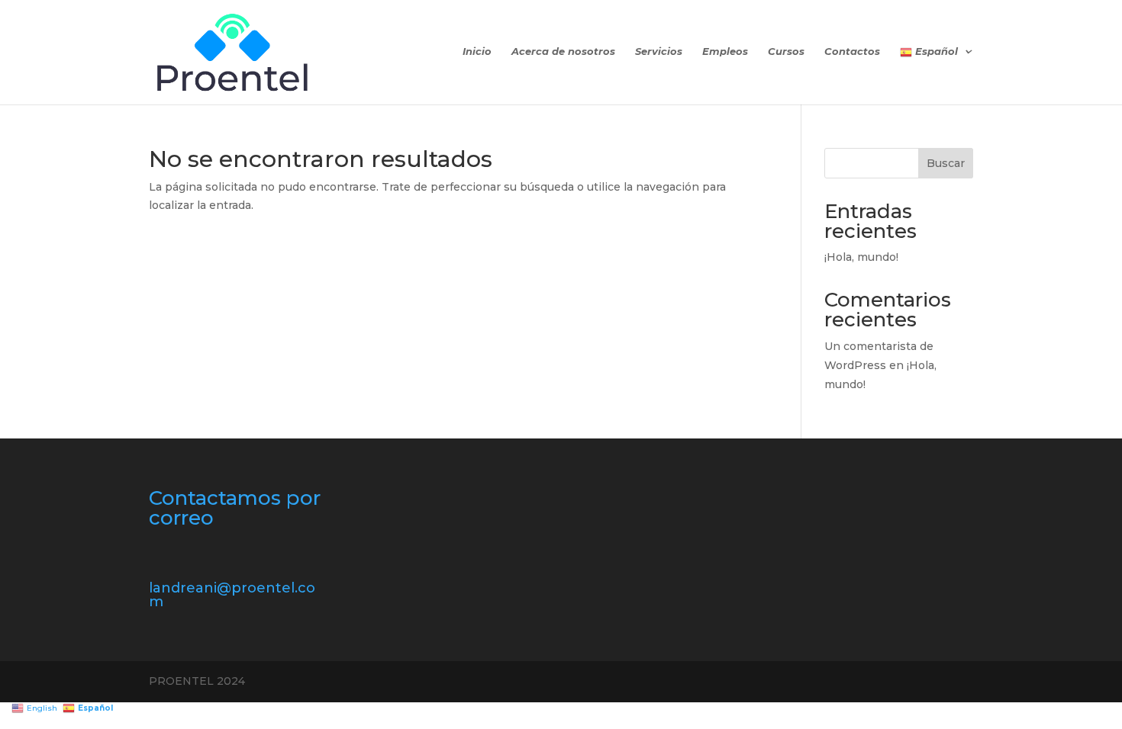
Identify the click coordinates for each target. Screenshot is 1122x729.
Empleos (725, 51)
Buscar (946, 163)
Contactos (852, 51)
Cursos (786, 51)
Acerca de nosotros (563, 51)
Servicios (658, 51)
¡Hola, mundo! (861, 257)
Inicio (477, 51)
